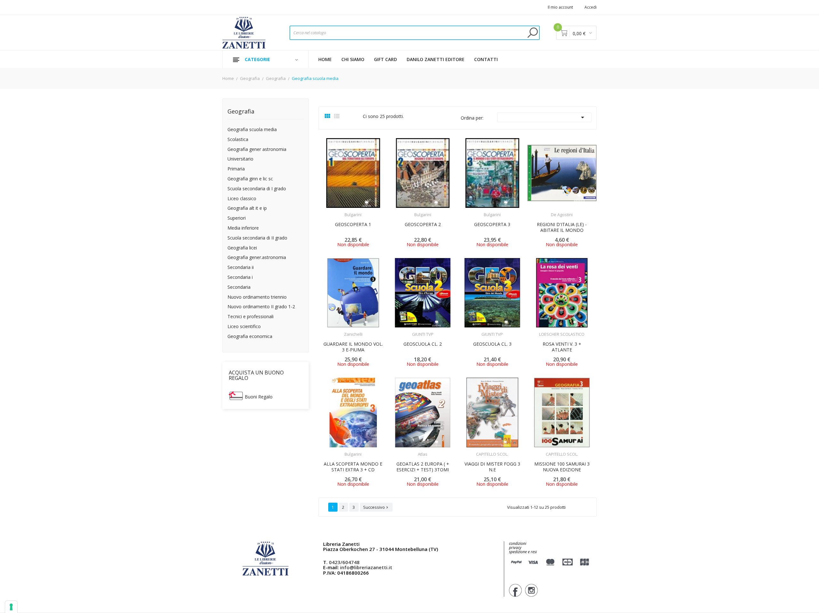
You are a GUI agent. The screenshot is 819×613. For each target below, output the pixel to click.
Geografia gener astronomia (256, 149)
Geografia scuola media (252, 129)
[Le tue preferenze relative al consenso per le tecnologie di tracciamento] (11, 607)
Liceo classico (241, 198)
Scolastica (237, 139)
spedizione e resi (523, 552)
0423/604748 (344, 562)
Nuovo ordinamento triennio (257, 297)
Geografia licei (242, 248)
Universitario (240, 159)
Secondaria (238, 287)
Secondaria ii (240, 267)
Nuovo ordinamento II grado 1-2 (261, 307)
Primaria (236, 169)
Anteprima (335, 210)
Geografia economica (249, 336)
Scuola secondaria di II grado (257, 238)
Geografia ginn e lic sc (250, 179)
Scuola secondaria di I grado (256, 189)
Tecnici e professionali (250, 316)
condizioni (517, 543)
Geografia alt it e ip (247, 208)
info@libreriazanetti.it (366, 567)
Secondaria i (240, 277)
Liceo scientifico (244, 326)
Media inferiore (243, 228)
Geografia (240, 111)
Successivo (376, 507)
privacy (515, 548)
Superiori (236, 218)
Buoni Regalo (259, 397)
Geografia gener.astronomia (256, 257)
